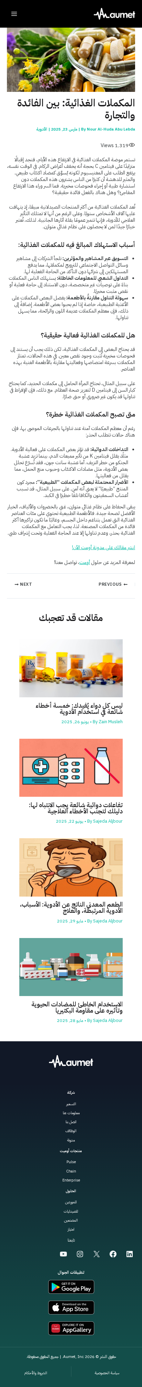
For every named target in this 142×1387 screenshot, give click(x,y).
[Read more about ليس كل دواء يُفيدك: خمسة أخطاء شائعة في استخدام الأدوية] (70, 668)
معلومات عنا (71, 1113)
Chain (71, 1171)
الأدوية (41, 129)
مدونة (71, 1140)
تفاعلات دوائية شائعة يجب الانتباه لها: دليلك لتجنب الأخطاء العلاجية (76, 808)
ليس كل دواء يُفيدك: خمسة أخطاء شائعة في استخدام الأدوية (79, 709)
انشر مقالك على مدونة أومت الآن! (103, 547)
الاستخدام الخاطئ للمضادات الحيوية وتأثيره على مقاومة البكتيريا (77, 1007)
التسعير (71, 1104)
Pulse (71, 1162)
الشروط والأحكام (35, 1373)
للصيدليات (71, 1211)
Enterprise (71, 1180)
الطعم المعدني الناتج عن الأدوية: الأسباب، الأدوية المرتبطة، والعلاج (71, 908)
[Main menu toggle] (14, 14)
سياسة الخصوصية (107, 1373)
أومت (84, 562)
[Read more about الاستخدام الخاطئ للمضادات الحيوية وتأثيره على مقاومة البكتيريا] (70, 966)
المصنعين (71, 1220)
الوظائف (71, 1131)
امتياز (71, 1229)
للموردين (71, 1202)
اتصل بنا (71, 1122)
